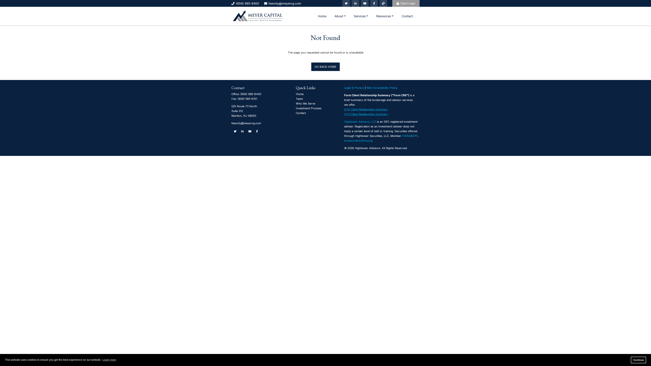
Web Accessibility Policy (382, 87)
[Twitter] (346, 3)
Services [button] (360, 16)
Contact (407, 16)
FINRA (406, 136)
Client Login (407, 3)
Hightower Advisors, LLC (360, 121)
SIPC (415, 136)
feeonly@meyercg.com (285, 3)
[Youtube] (365, 3)
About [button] (338, 16)
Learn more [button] (109, 359)
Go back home (325, 66)
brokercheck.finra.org (358, 140)
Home (322, 16)
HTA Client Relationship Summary (366, 109)
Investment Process (308, 108)
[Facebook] (374, 3)
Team (299, 98)
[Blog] (383, 3)
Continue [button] (638, 360)
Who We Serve (305, 103)
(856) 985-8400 (247, 3)
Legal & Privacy (354, 87)
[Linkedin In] (355, 3)
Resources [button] (383, 16)
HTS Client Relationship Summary (366, 114)
